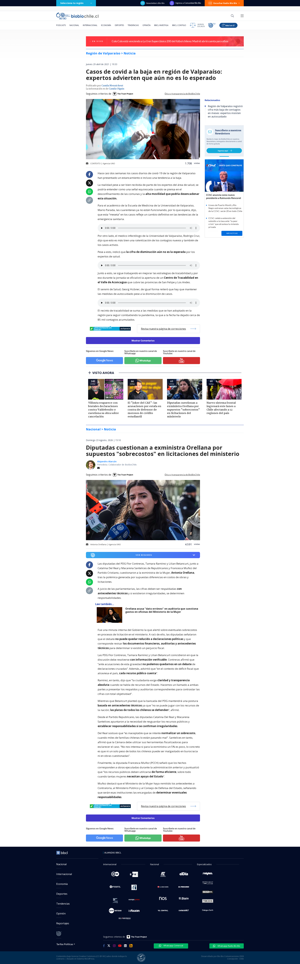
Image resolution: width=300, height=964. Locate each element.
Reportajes (62, 923)
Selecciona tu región (71, 3)
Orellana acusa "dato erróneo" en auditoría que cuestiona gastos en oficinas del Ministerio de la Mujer (161, 610)
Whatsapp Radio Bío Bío (228, 945)
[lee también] (110, 615)
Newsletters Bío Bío (155, 3)
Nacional (74, 25)
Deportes (119, 25)
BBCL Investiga (161, 25)
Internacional (90, 25)
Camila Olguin (116, 89)
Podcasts (61, 25)
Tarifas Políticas (64, 944)
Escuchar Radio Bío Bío (225, 3)
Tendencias (133, 25)
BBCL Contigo (179, 25)
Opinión (146, 25)
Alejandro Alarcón (107, 461)
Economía (106, 25)
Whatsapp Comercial (173, 945)
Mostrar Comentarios (143, 340)
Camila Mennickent (112, 86)
